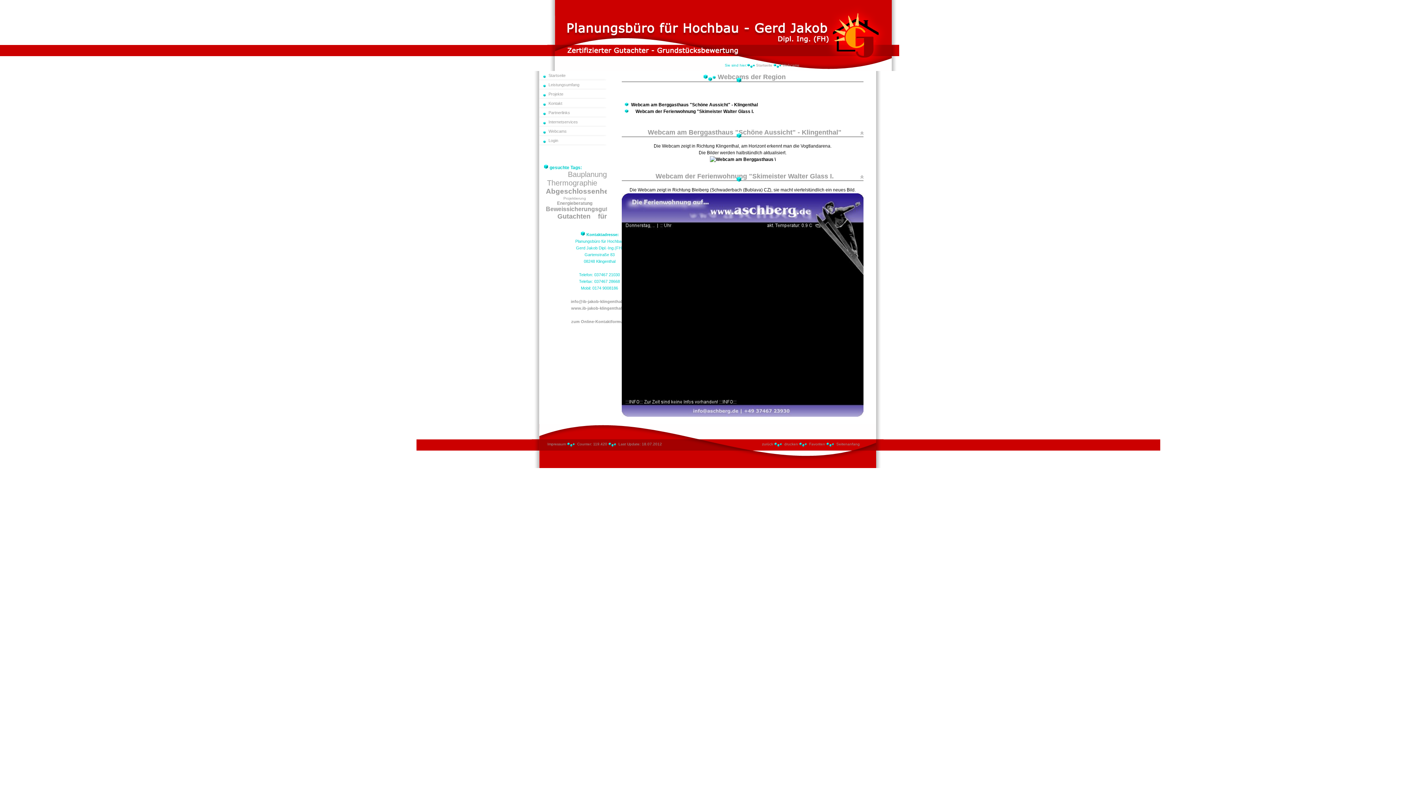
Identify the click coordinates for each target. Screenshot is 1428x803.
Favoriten (817, 444)
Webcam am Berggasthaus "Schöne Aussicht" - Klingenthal (694, 104)
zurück (767, 444)
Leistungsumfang (564, 85)
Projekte (556, 94)
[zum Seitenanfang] (862, 133)
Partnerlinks (559, 112)
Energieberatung (574, 203)
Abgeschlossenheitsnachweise (599, 191)
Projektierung (574, 198)
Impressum (556, 444)
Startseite (764, 65)
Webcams (790, 65)
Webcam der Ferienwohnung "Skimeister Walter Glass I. (695, 111)
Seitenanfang (848, 444)
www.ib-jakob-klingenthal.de (599, 308)
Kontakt (555, 103)
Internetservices (563, 122)
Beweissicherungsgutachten (586, 209)
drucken (791, 444)
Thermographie (572, 183)
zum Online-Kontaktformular (599, 321)
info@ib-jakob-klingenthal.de (599, 301)
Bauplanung (587, 174)
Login (553, 140)
